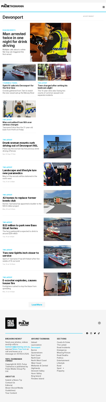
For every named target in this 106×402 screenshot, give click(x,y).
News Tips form (19, 349)
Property (60, 371)
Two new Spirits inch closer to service (21, 254)
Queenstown (37, 353)
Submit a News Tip (13, 380)
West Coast (36, 363)
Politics (60, 358)
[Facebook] (87, 333)
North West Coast (39, 360)
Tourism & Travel (10, 83)
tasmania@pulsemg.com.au (17, 347)
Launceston (36, 345)
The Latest (42, 83)
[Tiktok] (99, 333)
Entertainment (63, 360)
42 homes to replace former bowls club (19, 199)
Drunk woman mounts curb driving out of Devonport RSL (20, 144)
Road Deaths (62, 355)
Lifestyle (61, 363)
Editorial (8, 385)
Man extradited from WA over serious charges (17, 123)
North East (35, 358)
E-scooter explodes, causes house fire (19, 282)
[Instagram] (91, 333)
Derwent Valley (37, 371)
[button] (12, 5)
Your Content (11, 393)
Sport (59, 368)
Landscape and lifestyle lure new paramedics (19, 172)
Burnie (34, 350)
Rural (59, 365)
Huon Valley (36, 373)
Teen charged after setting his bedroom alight (52, 86)
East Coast (36, 355)
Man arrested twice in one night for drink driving (15, 40)
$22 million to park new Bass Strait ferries (20, 227)
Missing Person (63, 353)
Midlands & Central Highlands (39, 366)
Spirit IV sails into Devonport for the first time (18, 86)
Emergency (62, 350)
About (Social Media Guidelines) (14, 389)
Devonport (35, 347)
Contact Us (10, 382)
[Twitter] (95, 333)
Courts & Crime (63, 342)
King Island (36, 376)
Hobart (34, 342)
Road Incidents (9, 30)
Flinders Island (37, 378)
